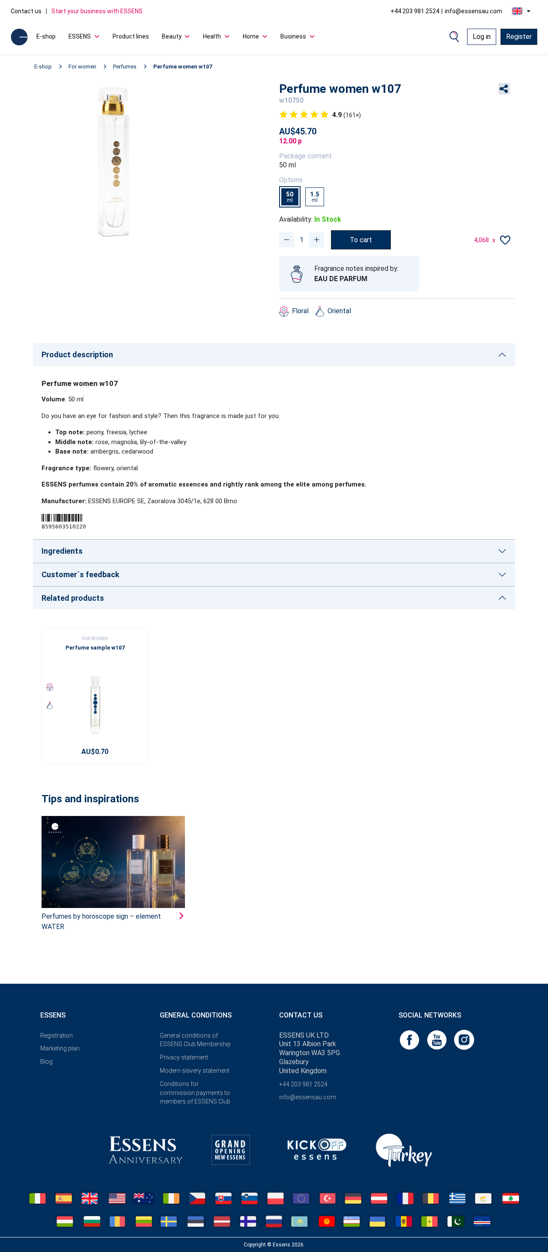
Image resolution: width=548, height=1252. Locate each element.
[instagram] (464, 1039)
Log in (482, 37)
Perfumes (125, 66)
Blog (46, 1061)
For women (82, 66)
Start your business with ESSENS (97, 11)
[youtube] (437, 1039)
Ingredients (62, 550)
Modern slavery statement (194, 1070)
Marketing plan (60, 1048)
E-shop (46, 36)
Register (519, 37)
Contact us (26, 11)
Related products (73, 597)
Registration (56, 1035)
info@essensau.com (473, 11)
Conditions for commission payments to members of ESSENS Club (195, 1092)
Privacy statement (184, 1057)
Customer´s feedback (80, 574)
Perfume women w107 (182, 66)
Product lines (131, 36)
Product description (77, 354)
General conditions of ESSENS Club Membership (195, 1040)
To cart (361, 240)
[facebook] (410, 1039)
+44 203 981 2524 (414, 11)
